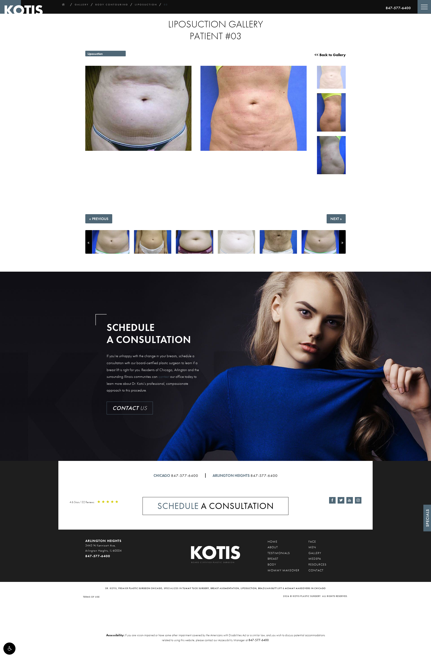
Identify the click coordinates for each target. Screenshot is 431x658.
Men (312, 547)
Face (312, 541)
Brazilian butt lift (270, 588)
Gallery (314, 553)
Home (272, 541)
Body (272, 564)
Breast (273, 559)
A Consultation (215, 506)
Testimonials (279, 553)
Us (129, 408)
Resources (317, 564)
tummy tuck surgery (196, 588)
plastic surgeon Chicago (145, 588)
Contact (315, 570)
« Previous (98, 218)
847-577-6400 (398, 7)
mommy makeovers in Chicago (305, 588)
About (273, 547)
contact (163, 376)
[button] (9, 649)
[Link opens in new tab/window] (332, 500)
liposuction (249, 588)
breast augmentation (225, 588)
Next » (336, 218)
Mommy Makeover (283, 570)
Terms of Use (91, 596)
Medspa (314, 559)
